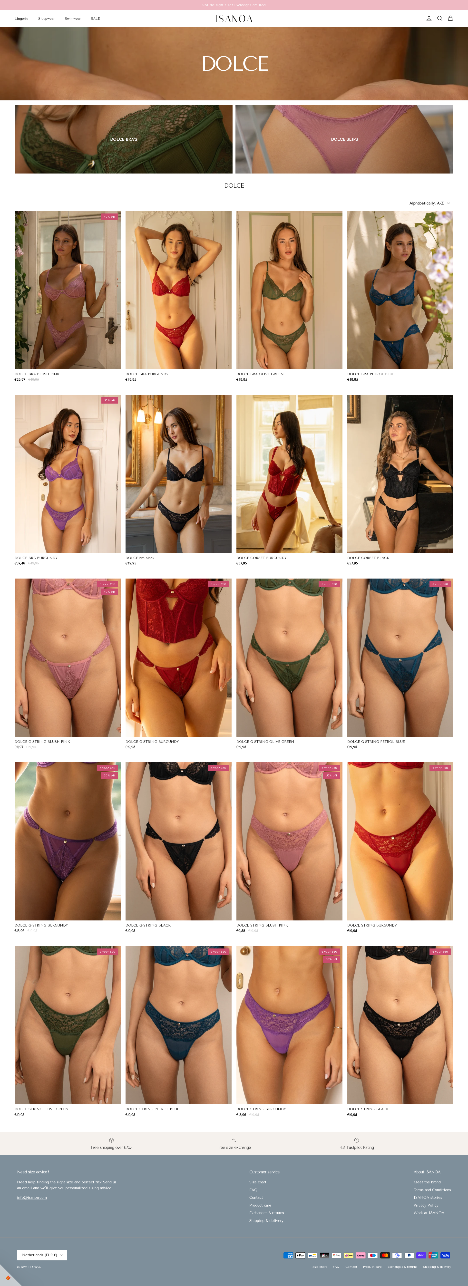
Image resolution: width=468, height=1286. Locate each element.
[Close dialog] (300, 574)
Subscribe (234, 685)
